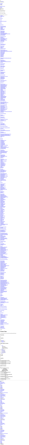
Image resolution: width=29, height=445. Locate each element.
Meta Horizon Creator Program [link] (4, 392)
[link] (1, 1)
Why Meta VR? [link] (2, 414)
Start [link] (0, 412)
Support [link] (1, 422)
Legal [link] (1, 420)
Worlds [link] (1, 405)
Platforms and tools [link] (2, 395)
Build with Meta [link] (2, 382)
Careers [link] (1, 386)
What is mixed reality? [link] (3, 394)
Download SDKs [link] (2, 410)
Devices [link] (1, 396)
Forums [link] (1, 401)
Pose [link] (2, 340)
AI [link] (0, 384)
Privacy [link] (1, 400)
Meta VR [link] (1, 383)
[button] (14, 0)
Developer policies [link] (2, 399)
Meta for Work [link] (2, 390)
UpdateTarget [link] (3, 350)
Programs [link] (1, 391)
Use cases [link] (1, 418)
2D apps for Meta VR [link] (3, 416)
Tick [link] (2, 353)
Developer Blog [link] (2, 389)
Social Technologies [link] (2, 403)
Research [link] (1, 407)
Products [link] (1, 408)
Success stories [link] (2, 397)
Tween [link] (2, 345)
